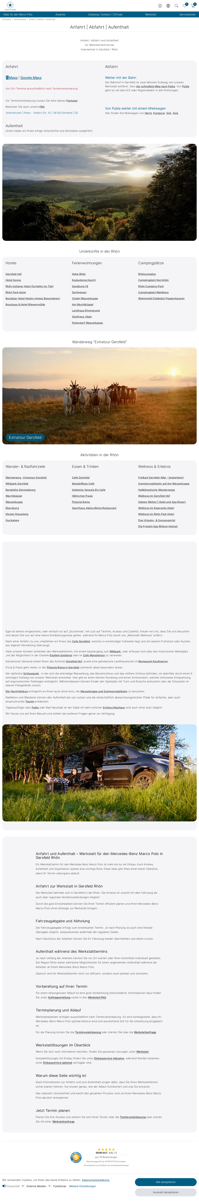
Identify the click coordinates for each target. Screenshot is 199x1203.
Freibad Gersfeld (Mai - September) (161, 477)
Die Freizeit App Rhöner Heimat (158, 526)
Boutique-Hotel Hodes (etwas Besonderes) (33, 298)
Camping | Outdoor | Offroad (105, 14)
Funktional (59, 1186)
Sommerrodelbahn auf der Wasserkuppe (163, 483)
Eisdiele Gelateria (61, 655)
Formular (72, 100)
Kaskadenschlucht (84, 280)
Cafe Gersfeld (81, 641)
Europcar (159, 113)
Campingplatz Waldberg (153, 292)
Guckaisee (12, 520)
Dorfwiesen (79, 292)
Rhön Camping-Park (151, 286)
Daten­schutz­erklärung (95, 1180)
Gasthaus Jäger (82, 316)
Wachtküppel (14, 495)
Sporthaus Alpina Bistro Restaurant (94, 508)
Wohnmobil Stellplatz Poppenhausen (161, 298)
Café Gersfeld (81, 477)
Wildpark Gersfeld (17, 483)
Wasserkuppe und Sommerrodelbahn (103, 691)
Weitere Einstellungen (82, 1186)
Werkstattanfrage (145, 1032)
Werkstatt (150, 14)
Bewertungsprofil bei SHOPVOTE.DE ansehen (106, 1161)
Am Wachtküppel (82, 304)
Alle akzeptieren (166, 1182)
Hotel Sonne (13, 280)
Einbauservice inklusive (109, 1058)
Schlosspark (31, 673)
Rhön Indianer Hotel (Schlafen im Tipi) (30, 286)
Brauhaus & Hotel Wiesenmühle (25, 304)
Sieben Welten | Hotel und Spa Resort (162, 502)
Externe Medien (36, 1186)
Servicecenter (187, 14)
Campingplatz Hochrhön (153, 280)
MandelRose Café (83, 483)
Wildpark (115, 651)
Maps (13, 78)
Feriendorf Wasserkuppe (87, 322)
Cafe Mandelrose (94, 655)
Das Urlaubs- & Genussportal (156, 520)
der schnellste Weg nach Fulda (155, 86)
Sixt (168, 113)
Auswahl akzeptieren (166, 1192)
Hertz (148, 113)
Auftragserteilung (59, 997)
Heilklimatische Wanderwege (156, 489)
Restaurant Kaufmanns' (153, 661)
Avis (175, 113)
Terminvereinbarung (88, 1032)
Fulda (185, 86)
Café (102, 489)
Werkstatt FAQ (97, 997)
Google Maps (31, 78)
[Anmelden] (160, 5)
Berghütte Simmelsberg (20, 489)
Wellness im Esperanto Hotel (156, 508)
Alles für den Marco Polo (17, 14)
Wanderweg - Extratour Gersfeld (26, 477)
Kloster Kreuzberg (17, 514)
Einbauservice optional (57, 1062)
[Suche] (176, 5)
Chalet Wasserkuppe (85, 298)
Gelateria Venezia (83, 489)
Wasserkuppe (14, 502)
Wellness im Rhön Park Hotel (156, 514)
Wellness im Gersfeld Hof (154, 495)
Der (8, 691)
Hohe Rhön (79, 274)
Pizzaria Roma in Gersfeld (63, 667)
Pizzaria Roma (81, 502)
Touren (29, 701)
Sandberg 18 (80, 286)
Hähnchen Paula (82, 495)
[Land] (168, 5)
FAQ (42, 106)
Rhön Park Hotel (16, 292)
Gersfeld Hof (14, 274)
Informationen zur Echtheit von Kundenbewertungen (106, 1165)
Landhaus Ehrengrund (86, 310)
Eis (96, 489)
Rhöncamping (147, 274)
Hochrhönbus (19, 691)
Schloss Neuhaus (114, 707)
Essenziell (13, 1186)
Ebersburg (12, 508)
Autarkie (60, 14)
